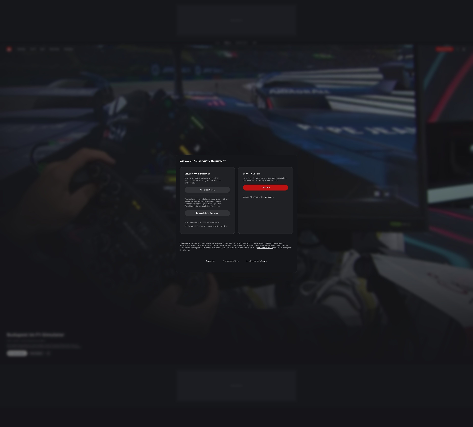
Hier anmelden (267, 197)
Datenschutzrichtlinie (231, 261)
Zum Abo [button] (266, 187)
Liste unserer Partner (265, 248)
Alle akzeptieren (207, 190)
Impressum (210, 261)
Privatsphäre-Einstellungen (256, 261)
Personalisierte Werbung (207, 213)
